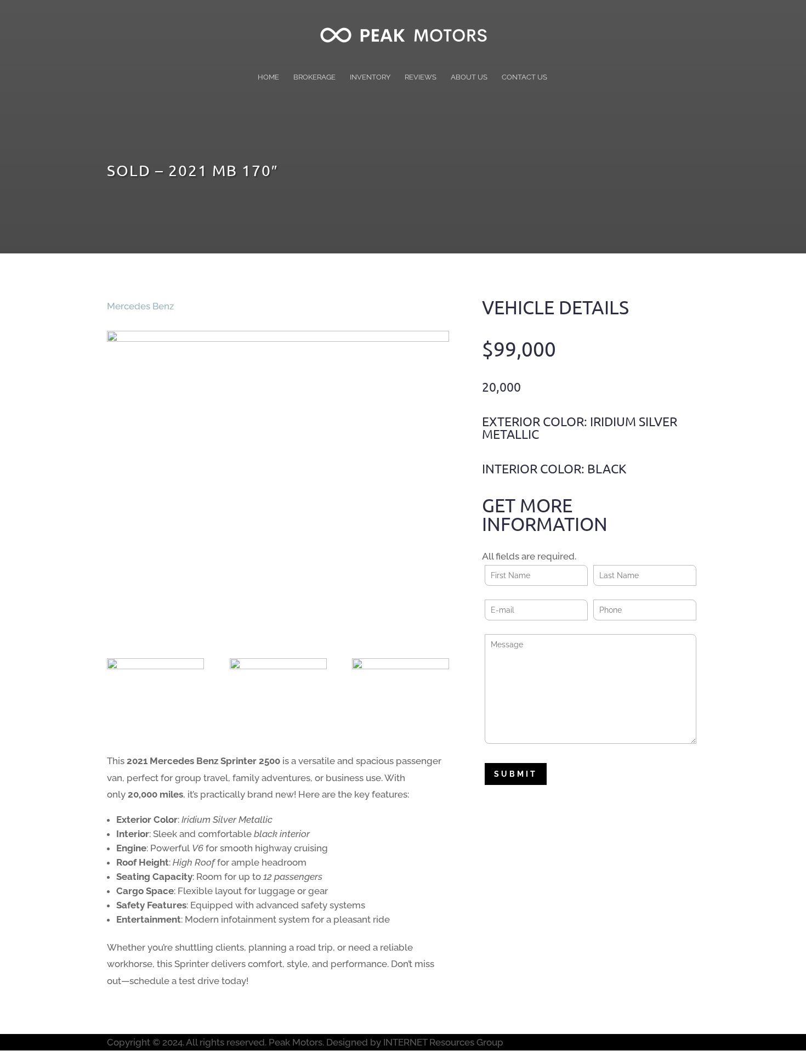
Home (268, 77)
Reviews (420, 77)
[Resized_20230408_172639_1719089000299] (278, 692)
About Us (469, 77)
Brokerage (314, 77)
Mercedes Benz (140, 306)
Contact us (524, 77)
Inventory (370, 77)
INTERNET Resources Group (443, 1042)
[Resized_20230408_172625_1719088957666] (155, 692)
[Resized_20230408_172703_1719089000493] (400, 692)
